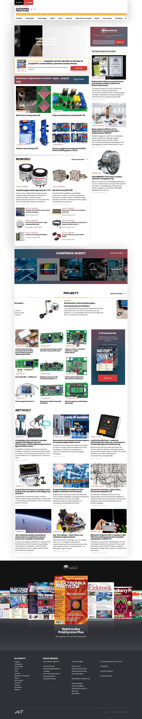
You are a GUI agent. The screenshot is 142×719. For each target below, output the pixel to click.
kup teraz (107, 378)
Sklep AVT (25, 6)
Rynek (97, 18)
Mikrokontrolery (21, 14)
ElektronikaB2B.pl (77, 683)
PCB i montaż (112, 14)
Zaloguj (29, 2)
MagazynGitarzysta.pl (79, 669)
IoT (29, 14)
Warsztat (103, 14)
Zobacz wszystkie (77, 159)
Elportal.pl (75, 691)
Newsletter (17, 6)
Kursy (60, 18)
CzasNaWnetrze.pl (49, 679)
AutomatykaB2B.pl (78, 686)
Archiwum (119, 18)
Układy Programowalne (68, 14)
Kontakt (17, 685)
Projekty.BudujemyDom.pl (51, 669)
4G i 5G (57, 14)
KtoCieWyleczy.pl (106, 676)
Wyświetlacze (36, 14)
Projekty (19, 18)
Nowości (69, 18)
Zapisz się (119, 42)
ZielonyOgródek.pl (49, 676)
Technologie (42, 18)
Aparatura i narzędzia (83, 18)
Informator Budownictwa (51, 674)
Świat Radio (76, 693)
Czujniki (96, 14)
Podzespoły (30, 18)
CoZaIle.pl (46, 671)
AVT (123, 712)
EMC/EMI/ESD (120, 14)
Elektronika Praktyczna (79, 688)
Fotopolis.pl (104, 666)
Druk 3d (44, 14)
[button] (14, 14)
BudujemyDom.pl (49, 666)
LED (92, 14)
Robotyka (51, 14)
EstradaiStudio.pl (77, 674)
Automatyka (107, 18)
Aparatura (85, 14)
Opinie (52, 18)
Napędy (79, 14)
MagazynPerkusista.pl (79, 671)
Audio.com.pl (76, 666)
